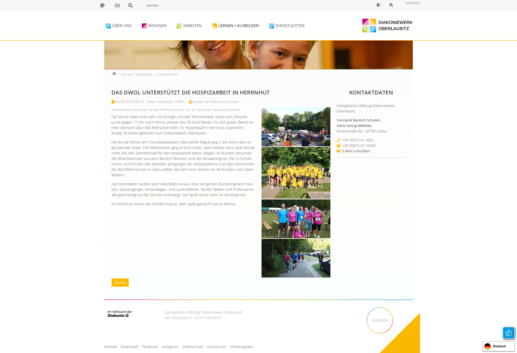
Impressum (216, 346)
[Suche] (132, 5)
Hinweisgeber (241, 346)
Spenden (152, 5)
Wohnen (157, 25)
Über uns (122, 25)
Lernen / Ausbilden (239, 25)
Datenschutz (192, 346)
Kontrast (379, 5)
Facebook (150, 346)
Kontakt (110, 346)
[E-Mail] (104, 5)
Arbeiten (192, 25)
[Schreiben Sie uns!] (118, 5)
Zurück (120, 282)
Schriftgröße (392, 5)
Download (129, 346)
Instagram (170, 346)
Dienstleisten (290, 25)
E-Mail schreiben (356, 151)
